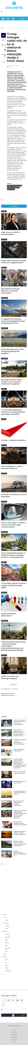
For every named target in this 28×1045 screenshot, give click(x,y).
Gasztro (7, 942)
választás (19, 185)
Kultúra (4, 445)
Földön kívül (8, 971)
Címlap (14, 1029)
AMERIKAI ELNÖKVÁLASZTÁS (13, 187)
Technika (4, 239)
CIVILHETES (14, 8)
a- (2, 62)
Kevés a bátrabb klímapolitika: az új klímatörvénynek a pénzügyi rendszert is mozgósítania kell (13, 555)
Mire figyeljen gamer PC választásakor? (20, 782)
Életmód (4, 473)
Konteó (7, 968)
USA (8, 185)
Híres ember (3, 39)
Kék (6, 962)
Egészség (4, 592)
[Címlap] (14, 3)
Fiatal (4, 954)
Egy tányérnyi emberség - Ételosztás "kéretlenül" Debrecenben (10, 291)
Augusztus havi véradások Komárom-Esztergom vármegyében (20, 823)
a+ (4, 62)
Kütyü (6, 928)
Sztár (6, 959)
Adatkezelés (14, 1037)
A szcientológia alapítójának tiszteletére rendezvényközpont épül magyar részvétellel (13, 412)
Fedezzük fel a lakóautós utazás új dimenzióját (13, 495)
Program (7, 934)
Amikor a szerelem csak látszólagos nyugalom (9, 677)
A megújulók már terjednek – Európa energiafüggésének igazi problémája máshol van (13, 321)
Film (6, 917)
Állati (6, 951)
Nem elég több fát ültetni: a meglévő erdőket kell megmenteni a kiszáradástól (20, 843)
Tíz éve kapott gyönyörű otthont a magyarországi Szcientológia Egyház (14, 585)
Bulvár (3, 419)
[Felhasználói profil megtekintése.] (3, 35)
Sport (6, 940)
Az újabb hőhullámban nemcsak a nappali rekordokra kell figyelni (20, 833)
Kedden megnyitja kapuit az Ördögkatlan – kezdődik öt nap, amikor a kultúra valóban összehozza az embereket (20, 814)
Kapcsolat (14, 1039)
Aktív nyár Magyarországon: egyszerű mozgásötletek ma (20, 853)
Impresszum (14, 1032)
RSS (14, 1042)
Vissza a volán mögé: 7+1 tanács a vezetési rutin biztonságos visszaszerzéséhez (13, 525)
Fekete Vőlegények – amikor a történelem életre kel (12, 467)
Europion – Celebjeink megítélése (13, 440)
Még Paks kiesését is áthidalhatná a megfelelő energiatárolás (19, 803)
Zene (6, 920)
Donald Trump (10, 189)
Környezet (4, 298)
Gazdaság (4, 358)
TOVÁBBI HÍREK (16, 206)
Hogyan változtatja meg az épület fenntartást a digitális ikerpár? (13, 261)
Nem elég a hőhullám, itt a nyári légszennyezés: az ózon (20, 792)
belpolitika (13, 185)
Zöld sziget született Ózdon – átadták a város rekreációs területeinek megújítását (12, 382)
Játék (6, 945)
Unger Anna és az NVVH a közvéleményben (10, 233)
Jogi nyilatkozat (14, 1034)
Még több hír (14, 684)
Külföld (10, 67)
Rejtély (6, 965)
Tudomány (6, 923)
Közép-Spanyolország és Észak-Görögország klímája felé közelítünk (12, 351)
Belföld (4, 211)
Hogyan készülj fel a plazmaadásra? (8, 615)
